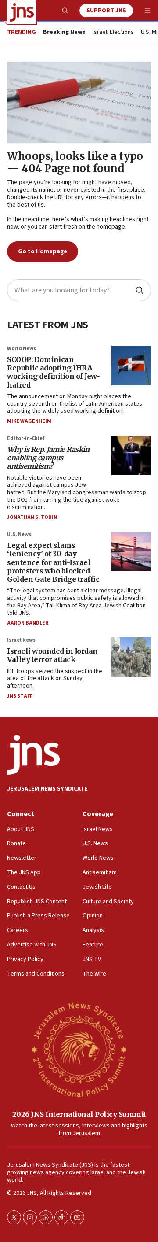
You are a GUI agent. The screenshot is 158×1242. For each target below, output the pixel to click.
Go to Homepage (42, 251)
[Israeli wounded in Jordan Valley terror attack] (131, 657)
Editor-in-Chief (25, 438)
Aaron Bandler (27, 623)
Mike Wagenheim (29, 421)
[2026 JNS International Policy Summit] (79, 1049)
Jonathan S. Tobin (32, 517)
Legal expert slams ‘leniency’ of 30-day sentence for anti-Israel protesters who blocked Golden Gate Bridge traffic (53, 562)
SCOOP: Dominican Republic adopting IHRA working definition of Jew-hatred (53, 372)
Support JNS (106, 10)
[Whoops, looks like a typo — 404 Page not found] (79, 102)
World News (21, 348)
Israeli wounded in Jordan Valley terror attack (52, 655)
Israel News (21, 640)
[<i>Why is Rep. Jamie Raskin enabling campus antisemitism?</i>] (131, 455)
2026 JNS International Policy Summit (79, 1114)
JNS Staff (19, 696)
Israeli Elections (113, 33)
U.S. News (19, 534)
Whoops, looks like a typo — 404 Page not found (75, 162)
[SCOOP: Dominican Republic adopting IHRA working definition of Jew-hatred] (131, 365)
